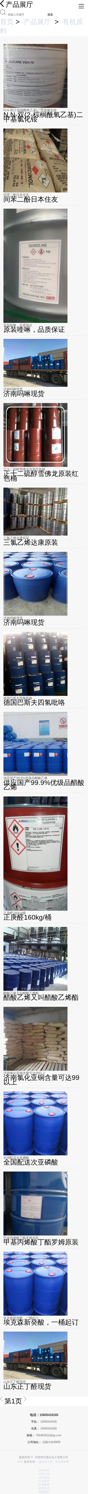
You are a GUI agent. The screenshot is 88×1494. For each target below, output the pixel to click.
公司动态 (44, 1477)
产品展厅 (37, 22)
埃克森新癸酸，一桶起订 (21, 1318)
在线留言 (44, 1492)
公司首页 (44, 1470)
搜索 (50, 14)
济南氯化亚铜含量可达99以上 (24, 1073)
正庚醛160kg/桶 (14, 913)
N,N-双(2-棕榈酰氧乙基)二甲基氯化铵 (30, 110)
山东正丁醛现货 (14, 1382)
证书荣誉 (44, 1484)
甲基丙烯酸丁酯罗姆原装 (21, 1238)
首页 (7, 22)
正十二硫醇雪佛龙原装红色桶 (24, 469)
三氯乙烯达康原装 (16, 538)
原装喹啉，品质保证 (17, 325)
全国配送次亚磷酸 (16, 1157)
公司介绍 (44, 1473)
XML (20, 1461)
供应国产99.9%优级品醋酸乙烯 (25, 778)
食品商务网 (62, 1461)
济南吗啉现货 (13, 389)
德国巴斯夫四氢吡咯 (17, 698)
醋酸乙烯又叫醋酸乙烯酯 (21, 993)
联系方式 (44, 1488)
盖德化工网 (46, 1461)
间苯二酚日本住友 (16, 195)
